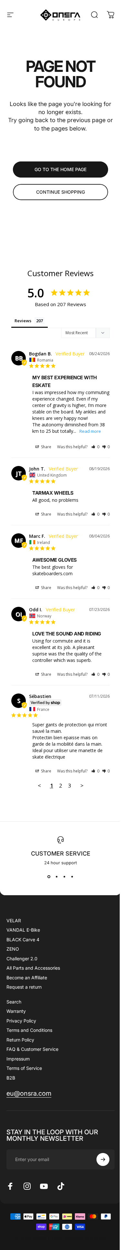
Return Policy (20, 1039)
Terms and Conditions (29, 1030)
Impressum (18, 1058)
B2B (10, 1077)
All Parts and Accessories (33, 968)
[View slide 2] (57, 877)
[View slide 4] (72, 877)
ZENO (12, 949)
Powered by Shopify (85, 1238)
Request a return (24, 987)
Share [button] (45, 447)
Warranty (16, 1011)
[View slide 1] (49, 877)
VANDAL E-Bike (23, 930)
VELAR (13, 920)
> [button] (82, 785)
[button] (95, 447)
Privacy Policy (21, 1020)
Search (13, 1001)
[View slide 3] (64, 877)
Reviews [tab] (23, 321)
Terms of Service (24, 1068)
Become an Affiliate (26, 977)
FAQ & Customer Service (32, 1049)
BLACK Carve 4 (22, 939)
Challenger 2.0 (21, 958)
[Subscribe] (102, 1159)
